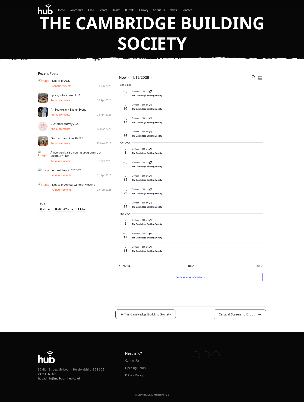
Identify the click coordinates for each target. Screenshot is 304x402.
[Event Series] (150, 91)
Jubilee (82, 209)
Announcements (61, 86)
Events (103, 10)
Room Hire (76, 10)
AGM (42, 209)
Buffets (130, 10)
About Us (159, 10)
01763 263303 (47, 374)
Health (116, 10)
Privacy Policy (134, 375)
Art (49, 209)
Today (191, 265)
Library (143, 10)
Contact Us (132, 360)
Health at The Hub (64, 209)
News (173, 10)
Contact (187, 10)
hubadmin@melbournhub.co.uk (59, 378)
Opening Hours (135, 368)
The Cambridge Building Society (147, 95)
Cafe (91, 10)
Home (61, 10)
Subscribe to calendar (189, 277)
